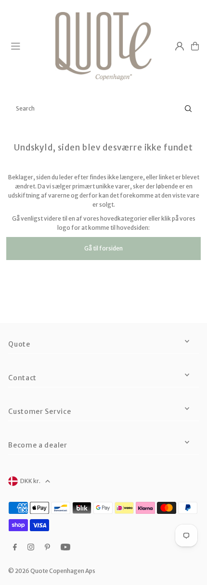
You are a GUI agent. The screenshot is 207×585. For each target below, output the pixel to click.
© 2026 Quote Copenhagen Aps (51, 570)
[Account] (179, 46)
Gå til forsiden (103, 248)
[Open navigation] (29, 45)
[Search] (188, 108)
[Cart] (195, 46)
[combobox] (103, 108)
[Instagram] (30, 547)
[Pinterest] (47, 547)
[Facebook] (15, 547)
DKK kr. (30, 481)
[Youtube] (65, 547)
